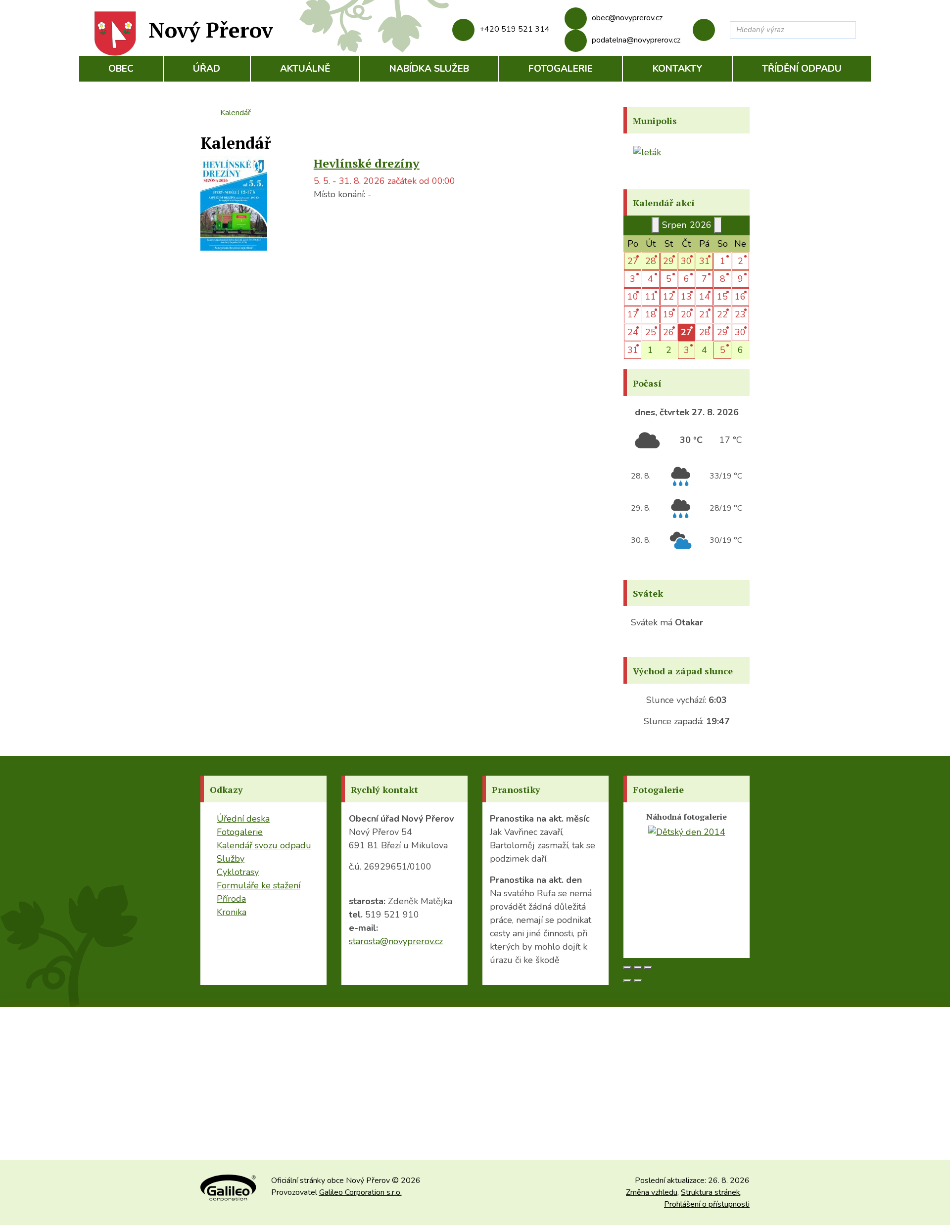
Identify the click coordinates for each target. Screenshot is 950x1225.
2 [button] (740, 261)
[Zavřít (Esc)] (627, 967)
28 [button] (650, 261)
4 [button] (650, 279)
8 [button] (722, 279)
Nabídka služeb (429, 68)
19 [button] (668, 314)
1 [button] (722, 261)
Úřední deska (243, 819)
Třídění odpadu (802, 68)
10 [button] (632, 297)
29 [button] (668, 261)
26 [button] (668, 332)
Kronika (231, 912)
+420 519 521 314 (514, 29)
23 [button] (740, 314)
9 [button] (740, 279)
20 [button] (686, 314)
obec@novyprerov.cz (627, 17)
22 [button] (722, 314)
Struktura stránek (710, 1192)
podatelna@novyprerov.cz (636, 40)
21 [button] (704, 314)
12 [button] (668, 297)
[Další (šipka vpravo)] (638, 980)
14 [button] (704, 297)
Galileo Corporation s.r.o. (360, 1192)
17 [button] (632, 314)
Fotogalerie (560, 68)
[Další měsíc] (718, 225)
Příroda (231, 899)
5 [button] (668, 279)
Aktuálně (305, 68)
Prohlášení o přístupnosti (707, 1204)
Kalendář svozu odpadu (264, 845)
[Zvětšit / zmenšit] (648, 967)
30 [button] (686, 261)
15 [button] (722, 297)
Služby (230, 859)
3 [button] (632, 279)
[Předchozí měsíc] (656, 225)
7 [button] (704, 279)
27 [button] (632, 261)
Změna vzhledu (651, 1192)
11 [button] (650, 297)
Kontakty (678, 68)
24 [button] (632, 332)
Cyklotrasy (238, 872)
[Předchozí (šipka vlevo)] (627, 980)
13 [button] (686, 297)
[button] (686, 332)
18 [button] (650, 314)
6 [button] (686, 279)
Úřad (206, 68)
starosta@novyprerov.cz (396, 941)
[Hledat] (846, 30)
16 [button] (740, 297)
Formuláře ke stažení (258, 885)
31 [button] (704, 261)
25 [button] (650, 332)
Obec (121, 68)
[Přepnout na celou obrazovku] (638, 967)
